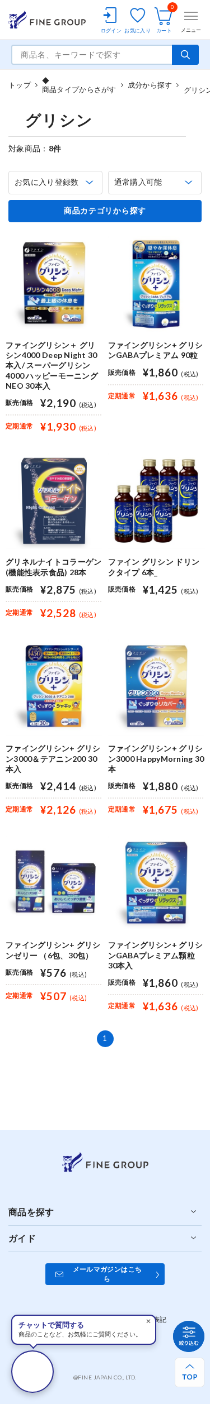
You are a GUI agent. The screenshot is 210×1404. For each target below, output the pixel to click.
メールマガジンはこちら (107, 1274)
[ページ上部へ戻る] (189, 1372)
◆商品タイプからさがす (79, 85)
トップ (19, 84)
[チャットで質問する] (32, 1371)
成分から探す (150, 84)
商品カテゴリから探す (105, 210)
